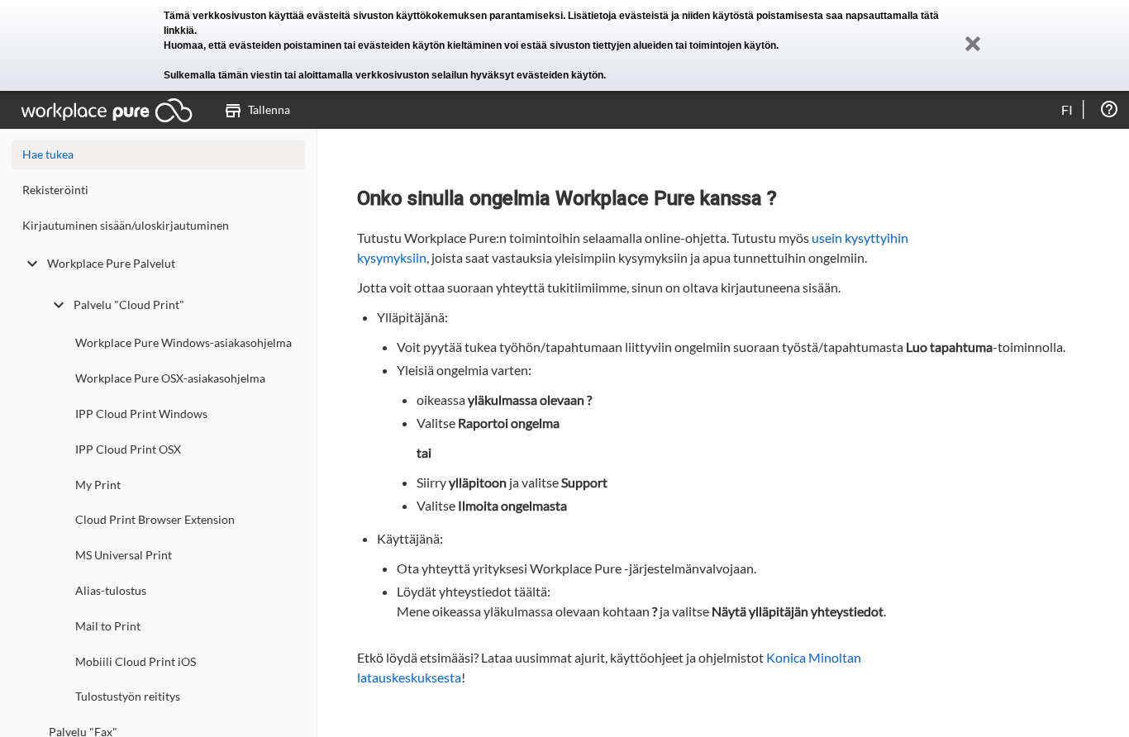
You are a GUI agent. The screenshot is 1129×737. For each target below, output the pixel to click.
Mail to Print (108, 626)
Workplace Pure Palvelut (111, 263)
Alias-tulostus (110, 590)
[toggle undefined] (32, 263)
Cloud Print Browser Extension (155, 519)
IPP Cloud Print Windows (141, 414)
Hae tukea (48, 154)
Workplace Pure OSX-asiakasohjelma (170, 378)
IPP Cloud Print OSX (128, 449)
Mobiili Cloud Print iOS (135, 661)
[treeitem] (158, 194)
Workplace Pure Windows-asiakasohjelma (183, 342)
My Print (98, 485)
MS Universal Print (123, 555)
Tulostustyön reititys (127, 696)
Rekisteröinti (55, 190)
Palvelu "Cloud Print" (129, 304)
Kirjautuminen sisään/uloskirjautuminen (125, 225)
